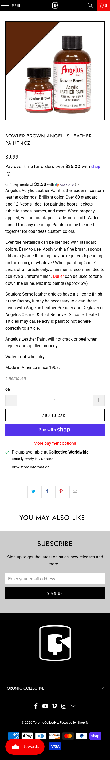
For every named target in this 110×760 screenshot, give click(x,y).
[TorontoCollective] (55, 5)
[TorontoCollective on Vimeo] (55, 707)
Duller (58, 276)
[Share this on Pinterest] (61, 492)
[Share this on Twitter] (33, 492)
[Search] (90, 5)
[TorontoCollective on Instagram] (64, 707)
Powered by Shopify (74, 722)
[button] (54, 184)
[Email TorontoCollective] (73, 707)
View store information (30, 467)
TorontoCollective (45, 722)
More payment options (55, 443)
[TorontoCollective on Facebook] (36, 707)
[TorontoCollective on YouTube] (45, 707)
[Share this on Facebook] (47, 492)
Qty (8, 389)
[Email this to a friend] (75, 492)
